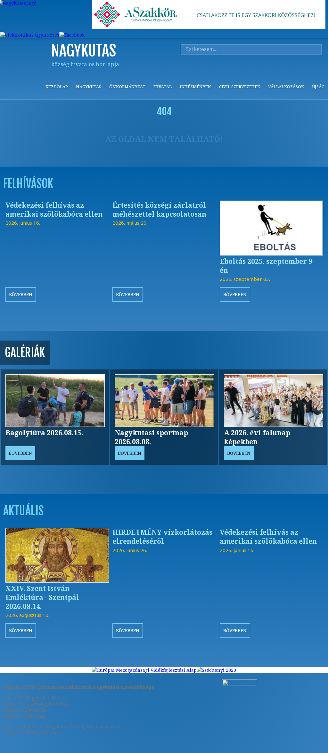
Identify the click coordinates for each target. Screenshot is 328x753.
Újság (318, 87)
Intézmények (195, 87)
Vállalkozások (286, 87)
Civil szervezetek (239, 87)
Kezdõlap (56, 87)
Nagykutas (88, 87)
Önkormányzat (127, 87)
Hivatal (162, 87)
